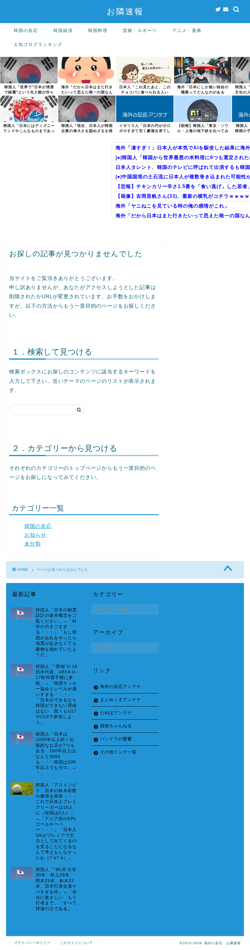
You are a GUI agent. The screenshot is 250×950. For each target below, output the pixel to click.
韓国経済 (63, 30)
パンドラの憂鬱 (116, 739)
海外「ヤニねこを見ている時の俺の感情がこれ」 (173, 205)
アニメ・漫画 (187, 30)
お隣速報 (125, 11)
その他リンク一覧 (118, 752)
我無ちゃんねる (116, 726)
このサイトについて (76, 943)
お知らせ (35, 535)
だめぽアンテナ (116, 713)
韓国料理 (98, 30)
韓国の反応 (26, 30)
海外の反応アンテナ (120, 686)
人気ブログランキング (38, 44)
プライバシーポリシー (32, 943)
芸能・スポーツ (140, 30)
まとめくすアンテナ (120, 699)
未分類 (32, 544)
